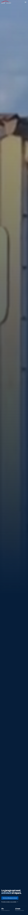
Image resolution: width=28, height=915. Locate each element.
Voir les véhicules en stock (10, 898)
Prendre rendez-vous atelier (9, 902)
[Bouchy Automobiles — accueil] (6, 2)
